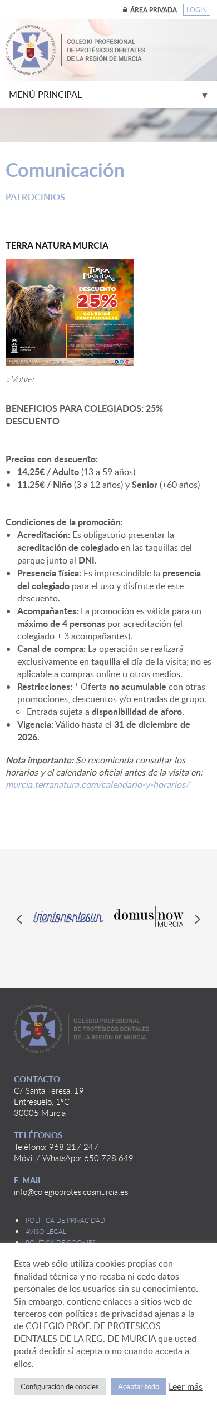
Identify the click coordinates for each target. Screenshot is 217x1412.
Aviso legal (46, 1231)
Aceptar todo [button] (138, 1386)
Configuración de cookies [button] (60, 1386)
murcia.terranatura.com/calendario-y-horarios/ (97, 784)
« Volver (20, 379)
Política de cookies (61, 1242)
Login (196, 9)
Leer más (186, 1386)
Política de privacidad (65, 1220)
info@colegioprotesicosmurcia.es (71, 1191)
